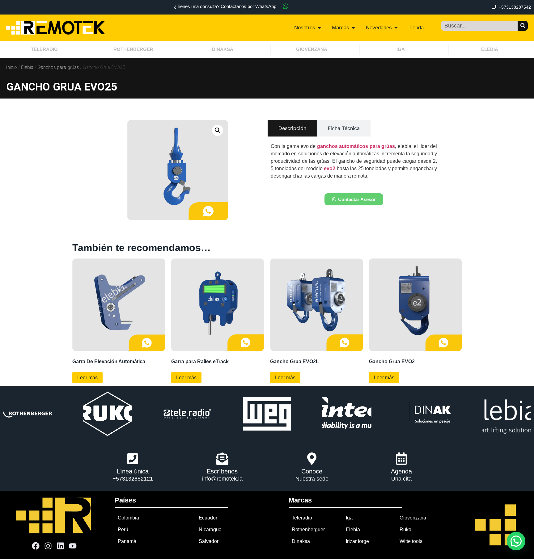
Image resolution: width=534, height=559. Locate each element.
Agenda (401, 471)
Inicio (11, 67)
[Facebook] (36, 546)
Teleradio (302, 517)
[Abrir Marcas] (353, 28)
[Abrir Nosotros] (319, 28)
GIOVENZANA (311, 49)
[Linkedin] (60, 546)
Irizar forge (357, 541)
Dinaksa (301, 541)
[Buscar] (523, 26)
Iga (349, 517)
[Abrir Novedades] (396, 28)
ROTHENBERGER (133, 49)
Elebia (27, 67)
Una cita (401, 479)
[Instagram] (48, 546)
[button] (217, 130)
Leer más (87, 377)
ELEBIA (489, 49)
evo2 (329, 168)
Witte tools (411, 541)
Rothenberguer (308, 529)
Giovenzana (413, 517)
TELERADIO (44, 49)
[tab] (292, 128)
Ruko (405, 529)
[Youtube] (73, 546)
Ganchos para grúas (58, 67)
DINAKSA (222, 49)
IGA (400, 49)
